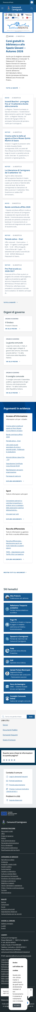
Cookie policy (5, 974)
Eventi (3, 928)
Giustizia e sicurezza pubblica (11, 878)
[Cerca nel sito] (32, 8)
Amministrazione (8, 828)
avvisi (7, 98)
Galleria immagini (7, 923)
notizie (7, 132)
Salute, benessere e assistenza (11, 885)
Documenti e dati (7, 831)
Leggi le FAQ (5, 960)
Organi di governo (7, 836)
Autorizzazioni (6, 869)
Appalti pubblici (6, 867)
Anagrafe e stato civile (8, 864)
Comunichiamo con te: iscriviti (11, 914)
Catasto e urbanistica (8, 871)
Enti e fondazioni (7, 845)
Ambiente (4, 862)
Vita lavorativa (6, 892)
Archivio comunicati (8, 909)
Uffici (3, 833)
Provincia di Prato (8, 2)
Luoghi (3, 926)
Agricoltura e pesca (7, 859)
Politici (3, 838)
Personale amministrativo (10, 843)
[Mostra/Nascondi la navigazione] (2, 8)
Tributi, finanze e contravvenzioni (12, 888)
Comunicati (5, 904)
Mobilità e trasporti (7, 883)
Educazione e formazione (9, 876)
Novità (3, 899)
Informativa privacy (7, 976)
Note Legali (5, 978)
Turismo (4, 890)
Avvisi (3, 907)
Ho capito (17, 1005)
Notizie (3, 902)
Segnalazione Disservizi (9, 911)
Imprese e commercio (8, 881)
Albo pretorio (5, 981)
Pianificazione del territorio (10, 850)
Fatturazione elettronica (9, 848)
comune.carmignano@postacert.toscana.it (15, 952)
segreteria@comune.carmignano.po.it (18, 956)
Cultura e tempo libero (8, 874)
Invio (30, 716)
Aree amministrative (8, 840)
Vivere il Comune (8, 921)
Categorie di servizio (9, 857)
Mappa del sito (6, 1000)
